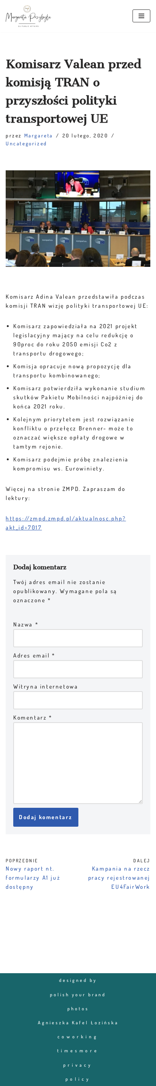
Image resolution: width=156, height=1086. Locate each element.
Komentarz (33, 717)
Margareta (38, 135)
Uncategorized (26, 143)
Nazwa (26, 624)
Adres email (34, 655)
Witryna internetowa (45, 686)
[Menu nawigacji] (141, 15)
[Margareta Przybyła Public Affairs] (28, 16)
